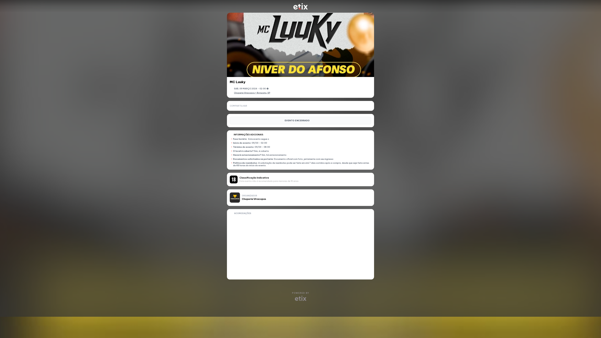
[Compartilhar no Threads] (364, 106)
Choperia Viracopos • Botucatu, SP (252, 93)
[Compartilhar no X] (369, 106)
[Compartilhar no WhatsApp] (353, 106)
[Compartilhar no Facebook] (359, 106)
